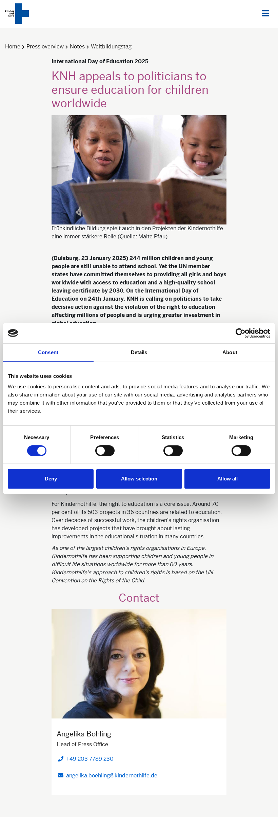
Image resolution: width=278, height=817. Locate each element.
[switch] (105, 450)
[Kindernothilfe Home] (17, 13)
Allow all (227, 478)
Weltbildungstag (111, 46)
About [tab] (229, 352)
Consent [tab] (48, 352)
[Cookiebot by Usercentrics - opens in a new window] (240, 333)
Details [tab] (139, 352)
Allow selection (139, 478)
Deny (51, 478)
